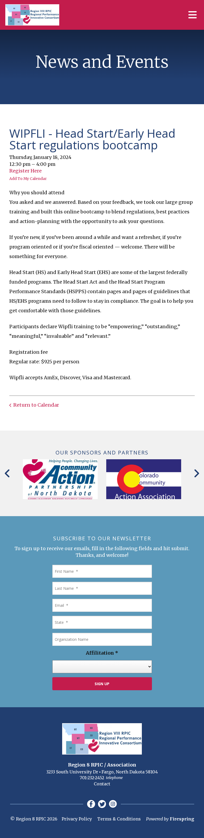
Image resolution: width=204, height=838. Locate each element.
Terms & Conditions (119, 819)
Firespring (182, 819)
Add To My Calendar (28, 178)
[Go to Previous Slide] (7, 473)
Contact (102, 783)
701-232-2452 (92, 777)
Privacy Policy (77, 819)
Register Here (25, 171)
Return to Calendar (36, 405)
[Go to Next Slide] (196, 473)
